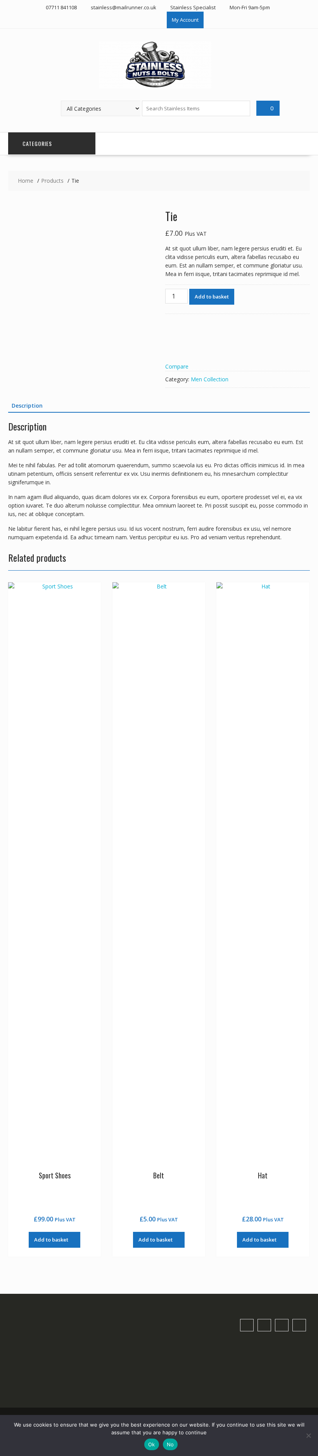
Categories (37, 143)
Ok (151, 1444)
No (170, 1444)
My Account (185, 19)
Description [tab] (27, 405)
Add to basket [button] (51, 1239)
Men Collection (209, 379)
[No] (308, 1435)
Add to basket (212, 296)
